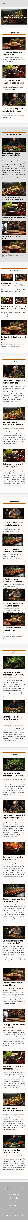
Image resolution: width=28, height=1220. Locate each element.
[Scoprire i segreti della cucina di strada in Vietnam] (14, 145)
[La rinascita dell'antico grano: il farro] (14, 43)
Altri (14, 1209)
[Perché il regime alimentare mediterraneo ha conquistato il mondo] (14, 189)
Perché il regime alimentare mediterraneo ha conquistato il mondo (14, 17)
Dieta (14, 1202)
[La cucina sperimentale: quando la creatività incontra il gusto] (14, 595)
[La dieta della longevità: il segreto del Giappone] (14, 99)
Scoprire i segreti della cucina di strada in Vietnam (13, 719)
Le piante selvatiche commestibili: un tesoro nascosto (13, 674)
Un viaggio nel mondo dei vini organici (21, 286)
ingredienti (14, 1194)
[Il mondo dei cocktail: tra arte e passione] (7, 277)
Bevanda (14, 1198)
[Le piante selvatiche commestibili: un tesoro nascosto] (14, 662)
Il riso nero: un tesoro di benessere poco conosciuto (13, 466)
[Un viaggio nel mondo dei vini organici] (14, 228)
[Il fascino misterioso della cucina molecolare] (14, 571)
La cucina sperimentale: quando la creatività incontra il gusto (13, 605)
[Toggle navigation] (4, 2)
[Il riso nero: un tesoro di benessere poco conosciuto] (14, 71)
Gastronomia (14, 1205)
